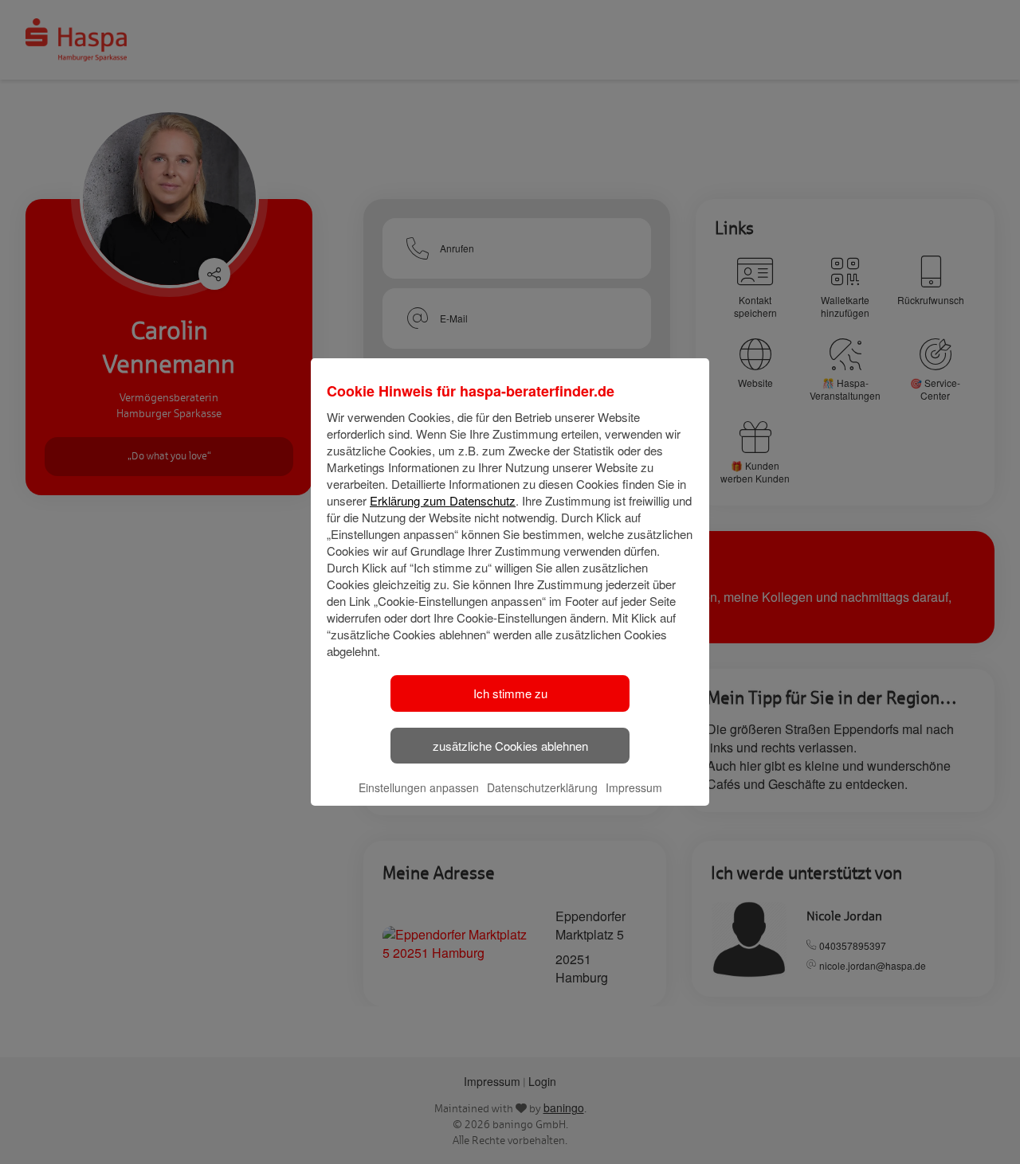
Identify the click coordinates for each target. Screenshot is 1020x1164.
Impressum (634, 787)
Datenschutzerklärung (542, 787)
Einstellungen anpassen (419, 787)
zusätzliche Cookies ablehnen (510, 745)
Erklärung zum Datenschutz (443, 500)
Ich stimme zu (510, 693)
